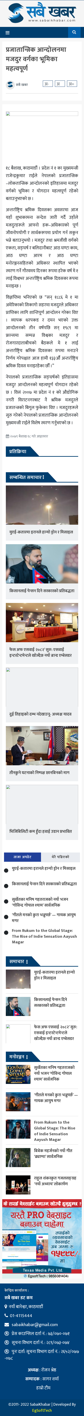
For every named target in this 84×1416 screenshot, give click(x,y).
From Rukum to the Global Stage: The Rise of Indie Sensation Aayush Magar (44, 936)
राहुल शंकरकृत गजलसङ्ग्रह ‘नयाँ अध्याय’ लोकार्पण (55, 1181)
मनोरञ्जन (16, 1057)
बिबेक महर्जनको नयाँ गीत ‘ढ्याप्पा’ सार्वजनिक (53, 1153)
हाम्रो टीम (42, 1388)
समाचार (16, 961)
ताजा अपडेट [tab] (23, 857)
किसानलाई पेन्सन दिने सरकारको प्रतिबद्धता (41, 590)
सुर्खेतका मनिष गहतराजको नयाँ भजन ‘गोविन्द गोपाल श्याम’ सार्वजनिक (40, 902)
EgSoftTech (42, 1410)
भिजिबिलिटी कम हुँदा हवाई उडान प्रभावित (40, 831)
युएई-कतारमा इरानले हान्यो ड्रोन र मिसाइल (41, 532)
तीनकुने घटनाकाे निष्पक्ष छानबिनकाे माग (39, 772)
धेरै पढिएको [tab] (60, 857)
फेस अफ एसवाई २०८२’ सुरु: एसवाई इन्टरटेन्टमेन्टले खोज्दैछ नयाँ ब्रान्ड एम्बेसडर (40, 652)
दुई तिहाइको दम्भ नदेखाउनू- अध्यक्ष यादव (40, 714)
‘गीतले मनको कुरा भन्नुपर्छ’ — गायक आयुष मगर (44, 917)
